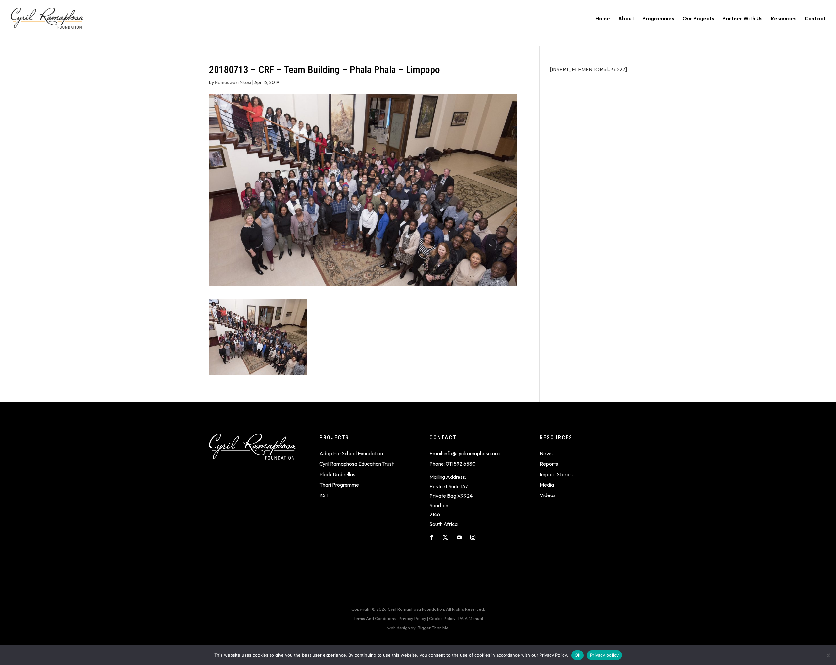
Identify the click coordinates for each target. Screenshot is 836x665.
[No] (828, 655)
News (546, 453)
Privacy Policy (412, 618)
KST (324, 495)
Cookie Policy (442, 618)
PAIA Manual (470, 618)
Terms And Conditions (374, 618)
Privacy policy (604, 654)
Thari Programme (339, 484)
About (626, 19)
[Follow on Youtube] (459, 537)
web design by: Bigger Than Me (418, 627)
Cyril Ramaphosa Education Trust (356, 464)
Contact (815, 19)
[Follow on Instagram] (473, 537)
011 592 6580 (461, 464)
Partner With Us (742, 19)
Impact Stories (556, 474)
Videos (547, 495)
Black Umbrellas (337, 474)
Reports (549, 464)
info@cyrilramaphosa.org (472, 453)
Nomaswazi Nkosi (233, 82)
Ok (578, 654)
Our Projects (698, 19)
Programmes (658, 19)
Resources (783, 19)
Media (547, 484)
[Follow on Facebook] (431, 537)
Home (602, 19)
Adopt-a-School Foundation (351, 453)
